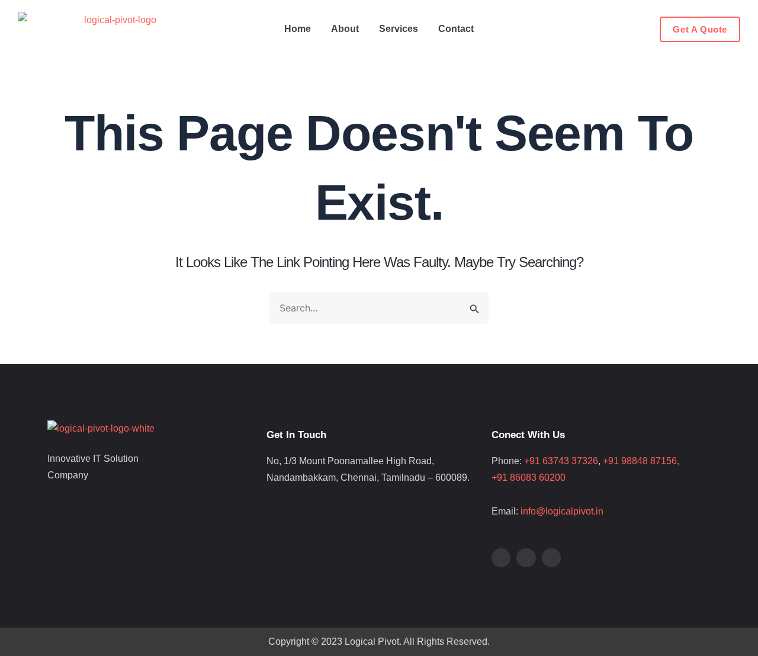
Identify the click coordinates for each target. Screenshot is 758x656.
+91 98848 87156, (648, 461)
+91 (501, 477)
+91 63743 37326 (561, 461)
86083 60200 (538, 477)
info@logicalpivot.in (562, 511)
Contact (456, 29)
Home (297, 29)
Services (398, 29)
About (345, 29)
